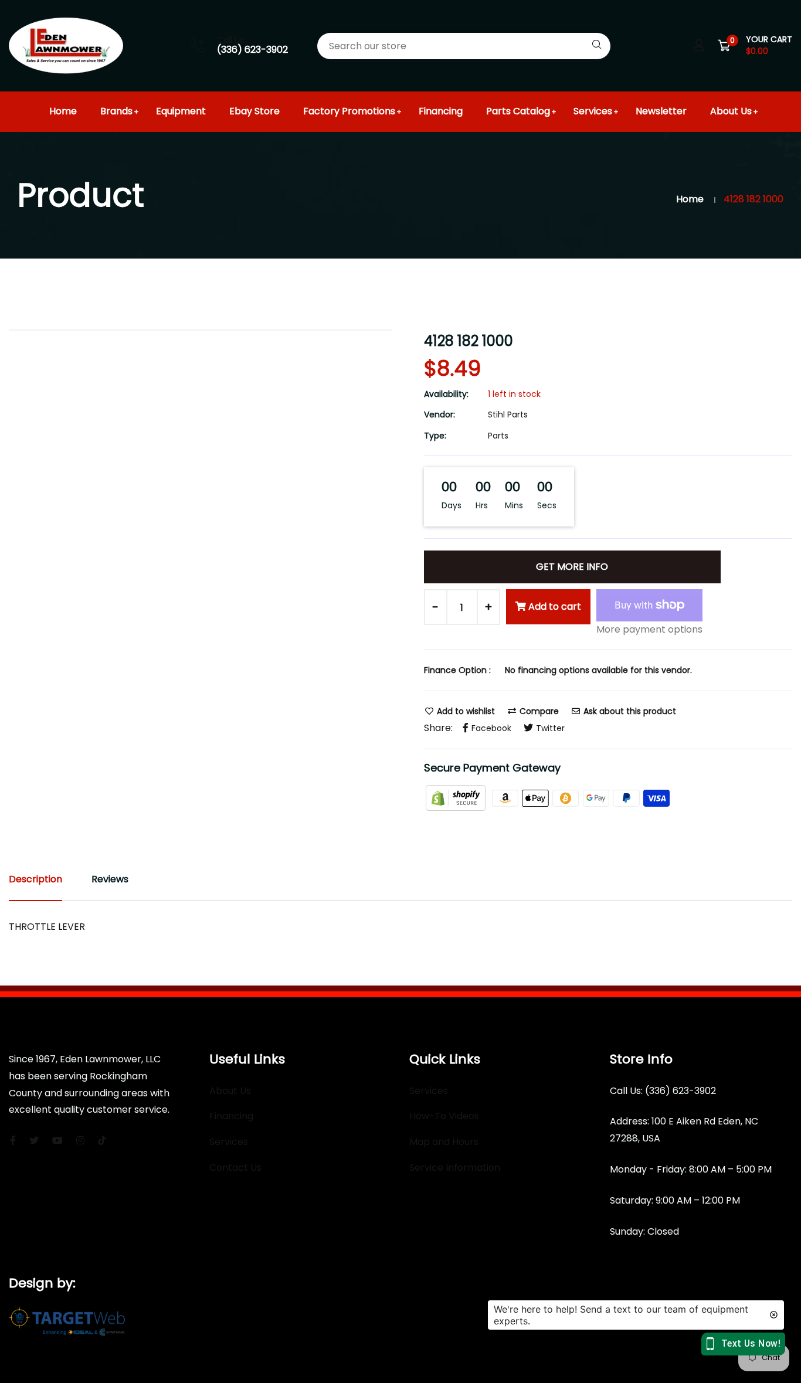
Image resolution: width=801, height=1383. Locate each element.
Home (63, 111)
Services (592, 111)
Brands (116, 111)
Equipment (181, 111)
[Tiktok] (102, 1140)
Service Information (454, 1167)
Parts (498, 435)
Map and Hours (443, 1141)
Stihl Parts (508, 414)
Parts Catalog (518, 111)
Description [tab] (35, 879)
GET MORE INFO (572, 566)
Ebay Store (254, 111)
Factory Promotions (349, 111)
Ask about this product (628, 711)
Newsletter (661, 111)
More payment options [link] (649, 629)
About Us (731, 111)
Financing (441, 111)
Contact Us (235, 1167)
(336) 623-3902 (252, 49)
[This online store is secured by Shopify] (457, 797)
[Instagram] (80, 1140)
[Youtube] (57, 1140)
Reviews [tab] (109, 879)
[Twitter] (34, 1140)
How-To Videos (444, 1116)
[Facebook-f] (13, 1140)
